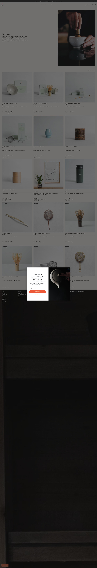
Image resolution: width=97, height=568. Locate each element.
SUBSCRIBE (37, 292)
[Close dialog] (69, 269)
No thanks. (38, 294)
